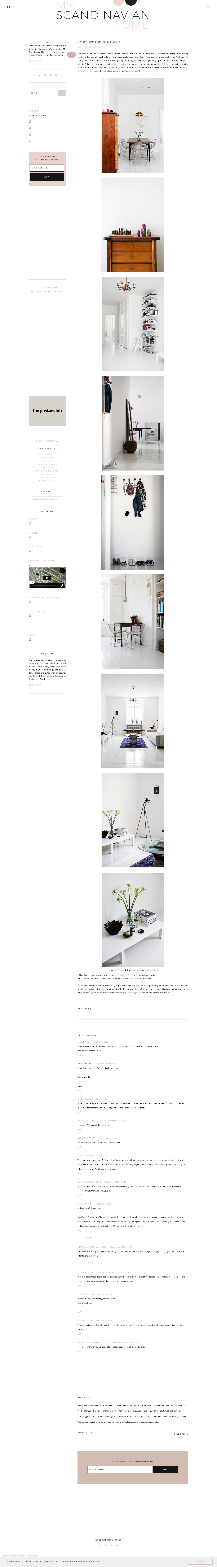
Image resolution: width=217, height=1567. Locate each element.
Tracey (82, 1042)
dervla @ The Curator (91, 1272)
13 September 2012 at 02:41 (117, 1272)
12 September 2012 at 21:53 (115, 1121)
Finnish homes (47, 468)
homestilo (84, 1320)
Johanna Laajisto (136, 970)
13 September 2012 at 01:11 (102, 1204)
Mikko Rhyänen (118, 970)
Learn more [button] (95, 1561)
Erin (80, 1099)
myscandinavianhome (14, 1555)
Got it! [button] (200, 1561)
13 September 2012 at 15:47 (101, 1294)
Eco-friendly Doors (90, 1182)
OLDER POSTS (181, 1434)
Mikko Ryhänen (163, 64)
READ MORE (35, 685)
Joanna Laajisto (119, 64)
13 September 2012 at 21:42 (103, 1320)
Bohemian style (47, 481)
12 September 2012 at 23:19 (114, 1182)
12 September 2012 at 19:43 (99, 1042)
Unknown (83, 1294)
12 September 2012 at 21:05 (95, 1099)
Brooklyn (83, 1204)
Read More (35, 61)
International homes (47, 471)
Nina (80, 1156)
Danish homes (47, 461)
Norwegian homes (47, 464)
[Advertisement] (47, 235)
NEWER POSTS (85, 1432)
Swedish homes (47, 458)
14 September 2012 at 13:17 (120, 1247)
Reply (79, 1055)
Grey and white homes (47, 477)
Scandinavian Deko (86, 71)
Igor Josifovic (86, 1138)
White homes (47, 474)
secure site (32, 1555)
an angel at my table (90, 1121)
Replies (89, 1237)
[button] (71, 55)
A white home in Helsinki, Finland (99, 42)
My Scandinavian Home (92, 1247)
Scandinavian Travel (47, 454)
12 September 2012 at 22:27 (108, 1138)
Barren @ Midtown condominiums (98, 1342)
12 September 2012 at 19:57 (104, 1063)
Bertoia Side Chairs (124, 975)
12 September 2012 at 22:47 (95, 1155)
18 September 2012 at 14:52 (130, 1342)
